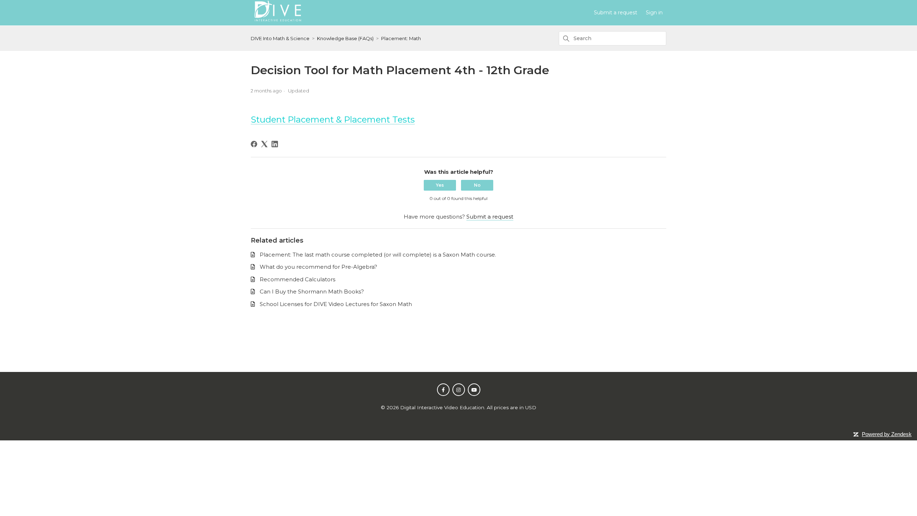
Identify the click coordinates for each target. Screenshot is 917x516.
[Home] (277, 22)
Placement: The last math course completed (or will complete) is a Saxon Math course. (378, 254)
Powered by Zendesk (887, 434)
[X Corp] (264, 144)
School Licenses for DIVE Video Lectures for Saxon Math (336, 304)
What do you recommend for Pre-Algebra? (318, 266)
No (477, 185)
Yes (440, 185)
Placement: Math (401, 38)
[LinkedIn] (275, 144)
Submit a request (615, 12)
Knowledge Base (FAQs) (345, 38)
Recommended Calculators (297, 279)
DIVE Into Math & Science (280, 38)
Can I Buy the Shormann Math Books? (312, 291)
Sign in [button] (654, 12)
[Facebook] (254, 144)
